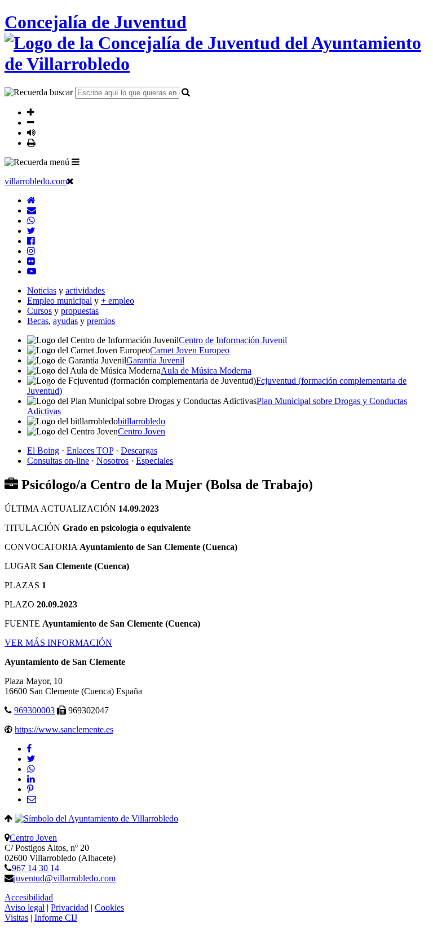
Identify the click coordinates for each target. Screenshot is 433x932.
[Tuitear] (31, 759)
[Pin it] (30, 789)
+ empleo (117, 300)
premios (101, 321)
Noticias (41, 290)
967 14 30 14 (35, 868)
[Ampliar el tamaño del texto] (30, 112)
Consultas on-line (58, 460)
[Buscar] (186, 91)
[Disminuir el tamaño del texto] (30, 122)
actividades (85, 290)
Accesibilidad (29, 897)
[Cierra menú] (70, 180)
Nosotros (112, 460)
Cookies (109, 907)
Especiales (154, 460)
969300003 (34, 710)
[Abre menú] (75, 161)
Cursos (39, 311)
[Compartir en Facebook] (29, 748)
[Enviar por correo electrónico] (31, 799)
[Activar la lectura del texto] (31, 132)
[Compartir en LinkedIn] (31, 779)
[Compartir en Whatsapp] (31, 769)
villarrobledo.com (36, 181)
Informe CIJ (55, 917)
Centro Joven (33, 837)
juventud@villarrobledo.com (65, 878)
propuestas (80, 311)
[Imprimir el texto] (31, 142)
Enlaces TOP (90, 450)
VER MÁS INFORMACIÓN (58, 642)
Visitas (16, 917)
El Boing (43, 450)
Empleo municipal (59, 300)
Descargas (139, 450)
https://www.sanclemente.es (64, 729)
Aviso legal (25, 907)
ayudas (65, 321)
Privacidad (70, 907)
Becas (37, 321)
